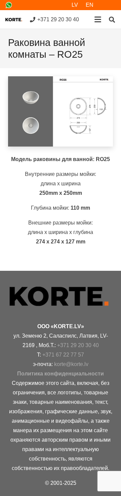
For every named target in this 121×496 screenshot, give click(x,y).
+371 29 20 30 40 (78, 345)
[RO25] (60, 111)
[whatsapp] (8, 5)
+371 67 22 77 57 (63, 355)
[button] (98, 19)
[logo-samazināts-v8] (13, 19)
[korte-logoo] (60, 296)
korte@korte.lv (71, 364)
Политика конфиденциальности (60, 373)
